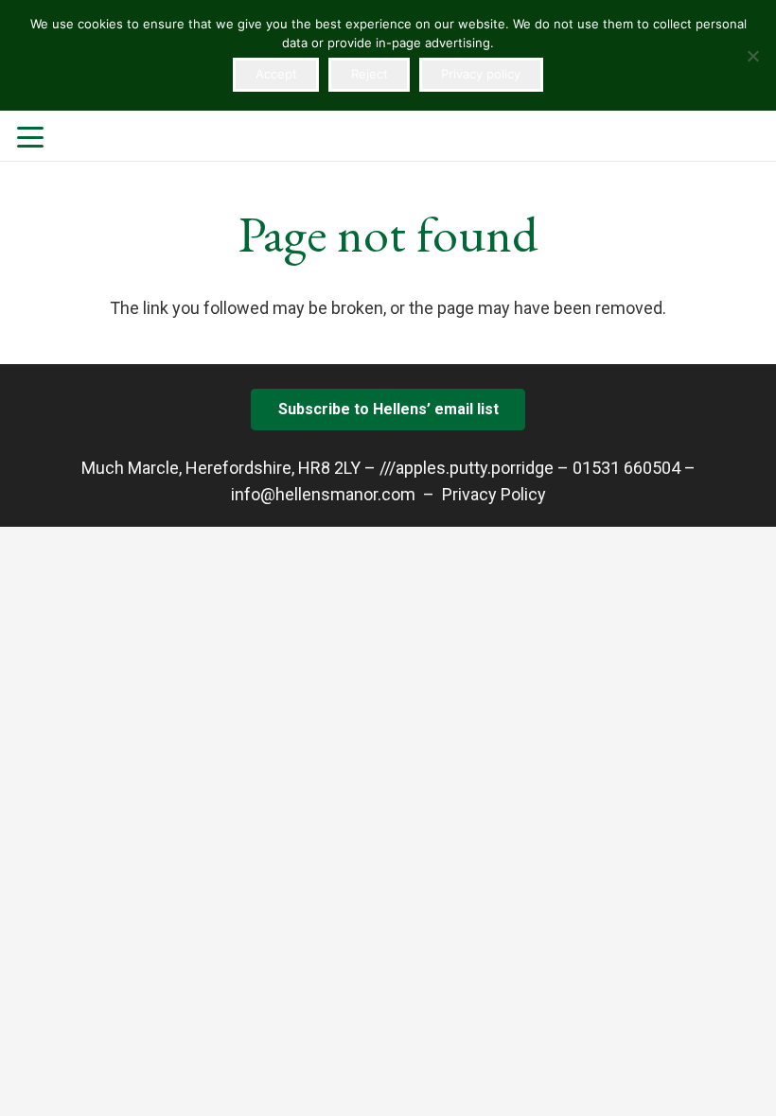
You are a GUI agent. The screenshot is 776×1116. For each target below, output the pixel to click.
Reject (369, 73)
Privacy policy (480, 73)
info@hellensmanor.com (323, 494)
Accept (276, 73)
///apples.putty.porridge (466, 468)
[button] (31, 137)
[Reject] (752, 55)
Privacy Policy (494, 494)
